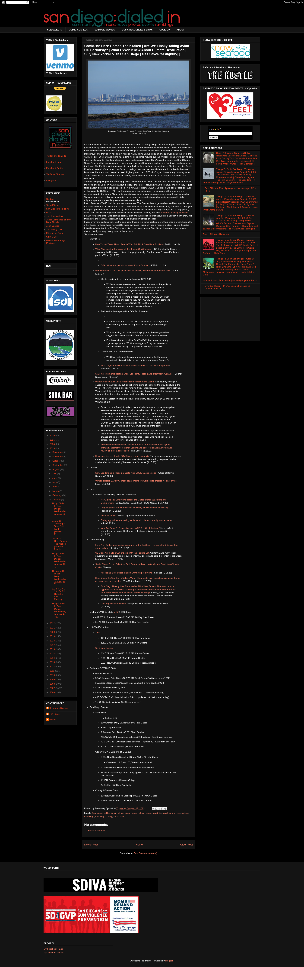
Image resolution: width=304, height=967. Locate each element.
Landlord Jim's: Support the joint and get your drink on (230, 280)
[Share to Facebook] (162, 808)
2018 (52, 640)
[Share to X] (159, 808)
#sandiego (97, 813)
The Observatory (54, 216)
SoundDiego (52, 205)
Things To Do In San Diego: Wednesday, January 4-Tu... (59, 610)
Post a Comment (96, 830)
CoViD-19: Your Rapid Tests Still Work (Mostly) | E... (58, 527)
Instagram (51, 180)
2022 (52, 623)
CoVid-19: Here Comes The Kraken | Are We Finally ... (59, 543)
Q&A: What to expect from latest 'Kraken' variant (125, 265)
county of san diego (141, 813)
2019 (52, 636)
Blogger (169, 960)
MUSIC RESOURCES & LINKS (137, 29)
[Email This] (153, 808)
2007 (52, 688)
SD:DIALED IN (54, 29)
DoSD (49, 212)
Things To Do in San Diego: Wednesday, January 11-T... (59, 578)
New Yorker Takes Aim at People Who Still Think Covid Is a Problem (129, 244)
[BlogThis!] (156, 808)
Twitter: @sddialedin (56, 156)
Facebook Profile (54, 168)
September (58, 465)
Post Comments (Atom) (145, 853)
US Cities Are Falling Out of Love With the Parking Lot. (122, 553)
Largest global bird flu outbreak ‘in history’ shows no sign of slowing (134, 507)
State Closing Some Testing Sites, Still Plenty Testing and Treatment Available (134, 373)
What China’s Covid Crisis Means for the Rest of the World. (124, 381)
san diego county (103, 816)
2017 (52, 645)
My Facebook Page (53, 949)
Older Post (186, 844)
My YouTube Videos (53, 952)
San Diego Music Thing (58, 208)
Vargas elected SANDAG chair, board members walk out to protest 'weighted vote (136, 480)
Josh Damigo (52, 226)
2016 (52, 649)
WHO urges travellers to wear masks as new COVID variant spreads (135, 365)
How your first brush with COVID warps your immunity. (122, 456)
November (57, 456)
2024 (52, 444)
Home (139, 844)
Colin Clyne (52, 236)
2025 (52, 440)
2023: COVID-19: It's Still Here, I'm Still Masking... (59, 594)
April (54, 486)
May (54, 482)
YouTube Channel (55, 174)
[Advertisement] (230, 318)
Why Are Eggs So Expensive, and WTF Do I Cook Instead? (130, 528)
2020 (52, 632)
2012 (52, 666)
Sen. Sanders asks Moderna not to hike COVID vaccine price (125, 473)
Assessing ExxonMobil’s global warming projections (126, 572)
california (108, 813)
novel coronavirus (171, 813)
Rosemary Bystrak (58, 708)
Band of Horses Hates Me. (216, 234)
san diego (89, 816)
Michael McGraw (54, 233)
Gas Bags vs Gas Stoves (113, 603)
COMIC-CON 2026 (78, 29)
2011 (52, 671)
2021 (52, 627)
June (55, 478)
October (56, 461)
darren (52, 719)
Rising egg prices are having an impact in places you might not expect (136, 520)
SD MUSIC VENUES (105, 29)
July (54, 473)
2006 (52, 692)
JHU (116, 612)
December (57, 452)
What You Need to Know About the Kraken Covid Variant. (123, 249)
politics (184, 813)
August (56, 469)
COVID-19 (164, 29)
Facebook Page (54, 162)
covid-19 (157, 813)
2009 (52, 679)
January (56, 499)
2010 (52, 675)
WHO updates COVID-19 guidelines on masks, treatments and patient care (132, 270)
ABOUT (180, 29)
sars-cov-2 (119, 816)
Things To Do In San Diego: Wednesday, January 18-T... (59, 560)
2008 (52, 684)
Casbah (50, 199)
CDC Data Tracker (104, 648)
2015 (52, 653)
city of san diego (122, 813)
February (57, 495)
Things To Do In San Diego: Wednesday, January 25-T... (59, 510)
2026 (52, 435)
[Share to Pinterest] (165, 808)
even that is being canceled (174, 212)
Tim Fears (54, 714)
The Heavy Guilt (54, 229)
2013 (52, 662)
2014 (52, 658)
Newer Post (91, 844)
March (55, 491)
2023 (52, 448)
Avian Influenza (108, 515)
